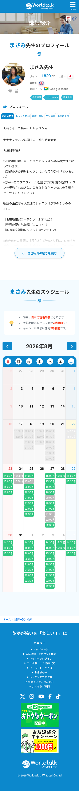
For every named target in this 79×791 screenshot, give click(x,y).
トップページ (40, 649)
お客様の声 (41, 672)
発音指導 (36, 97)
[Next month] (71, 346)
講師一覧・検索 (23, 619)
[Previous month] (7, 346)
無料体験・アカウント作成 (41, 654)
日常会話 (67, 97)
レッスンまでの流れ (40, 677)
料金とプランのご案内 (41, 681)
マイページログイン (40, 658)
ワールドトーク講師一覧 (41, 663)
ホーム (7, 619)
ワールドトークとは (40, 667)
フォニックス (52, 97)
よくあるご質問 (41, 686)
